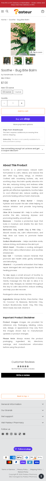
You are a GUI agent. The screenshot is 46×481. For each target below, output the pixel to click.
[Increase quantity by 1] (22, 103)
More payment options (23, 124)
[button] (7, 61)
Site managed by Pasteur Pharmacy (23, 477)
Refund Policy (23, 472)
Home (3, 20)
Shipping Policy (36, 469)
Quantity (4, 98)
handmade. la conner (13, 74)
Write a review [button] (23, 375)
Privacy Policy (22, 469)
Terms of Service (8, 469)
